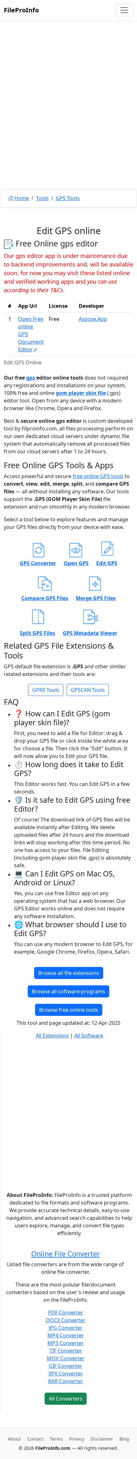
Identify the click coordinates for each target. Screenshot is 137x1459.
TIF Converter (65, 1350)
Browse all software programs (68, 991)
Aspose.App (93, 318)
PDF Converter (65, 1312)
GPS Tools (68, 198)
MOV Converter (65, 1358)
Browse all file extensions (68, 972)
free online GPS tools (98, 476)
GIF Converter (65, 1365)
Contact (35, 1439)
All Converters (66, 1398)
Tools (42, 198)
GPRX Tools (45, 689)
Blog (124, 1439)
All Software (88, 1035)
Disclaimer (101, 1439)
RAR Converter (65, 1381)
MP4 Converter (65, 1335)
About (14, 1439)
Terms (56, 1439)
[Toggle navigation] (124, 10)
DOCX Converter (65, 1320)
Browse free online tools (68, 1009)
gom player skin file (81, 392)
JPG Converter (66, 1327)
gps (31, 377)
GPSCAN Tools (88, 689)
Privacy (76, 1439)
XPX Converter (65, 1373)
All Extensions (52, 1035)
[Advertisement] (68, 119)
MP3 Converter (65, 1343)
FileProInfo (21, 10)
